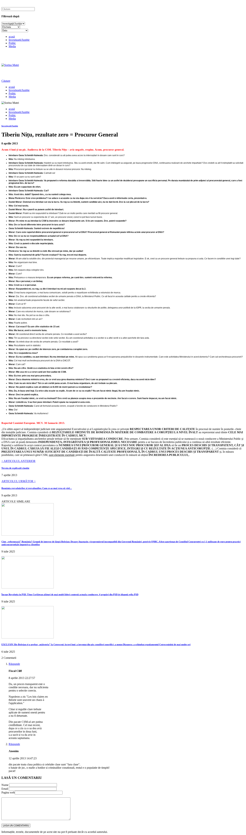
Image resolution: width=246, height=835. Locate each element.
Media (12, 46)
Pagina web (8, 792)
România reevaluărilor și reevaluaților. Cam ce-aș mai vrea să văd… (36, 488)
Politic (12, 43)
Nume (4, 784)
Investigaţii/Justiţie (19, 39)
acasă (12, 36)
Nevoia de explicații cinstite (15, 468)
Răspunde (14, 663)
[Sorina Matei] (10, 65)
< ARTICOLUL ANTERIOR (18, 461)
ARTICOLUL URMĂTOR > (18, 481)
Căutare (5, 80)
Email (4, 788)
